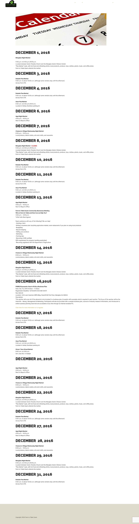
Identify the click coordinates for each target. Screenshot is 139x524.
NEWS (118, 2)
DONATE (125, 2)
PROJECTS (70, 2)
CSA (79, 2)
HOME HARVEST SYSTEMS (93, 2)
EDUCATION (107, 2)
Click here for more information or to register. (30, 307)
